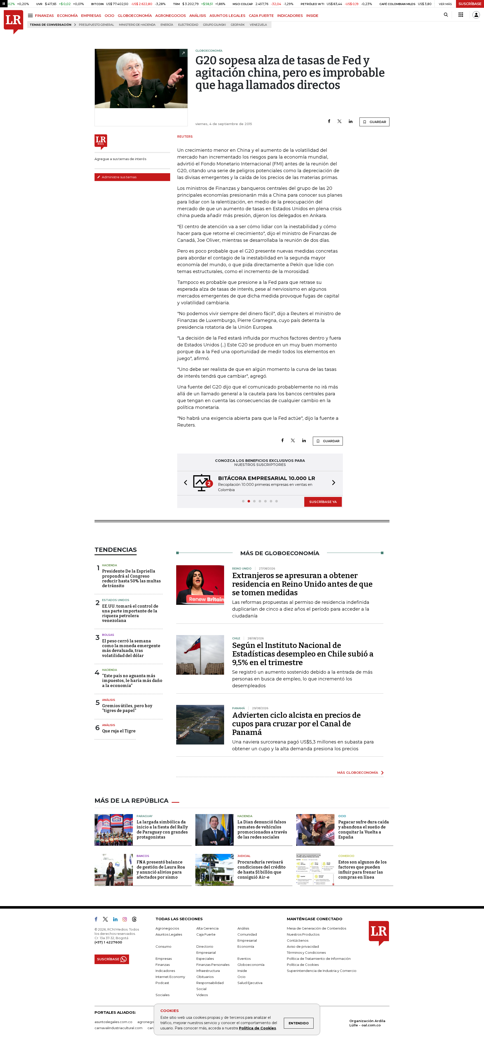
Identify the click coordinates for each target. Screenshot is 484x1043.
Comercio (346, 856)
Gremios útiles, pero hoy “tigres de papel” (127, 708)
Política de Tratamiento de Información (319, 959)
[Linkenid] (117, 920)
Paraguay (145, 816)
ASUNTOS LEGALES (227, 15)
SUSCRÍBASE (470, 4)
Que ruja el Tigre (119, 731)
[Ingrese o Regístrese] (476, 15)
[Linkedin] (350, 121)
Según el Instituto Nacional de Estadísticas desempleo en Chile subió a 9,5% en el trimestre (303, 654)
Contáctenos (297, 940)
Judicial (243, 856)
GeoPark (238, 24)
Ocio (342, 816)
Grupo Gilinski (214, 24)
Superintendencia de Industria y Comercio (321, 971)
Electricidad (188, 24)
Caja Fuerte (206, 934)
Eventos (244, 959)
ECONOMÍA (67, 15)
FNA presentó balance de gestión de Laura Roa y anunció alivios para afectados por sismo (161, 870)
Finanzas (163, 965)
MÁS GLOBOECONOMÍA (357, 772)
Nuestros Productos (303, 934)
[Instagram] (127, 920)
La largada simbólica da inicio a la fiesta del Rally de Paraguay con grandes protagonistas (162, 830)
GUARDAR (377, 122)
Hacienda (109, 565)
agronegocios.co (151, 1022)
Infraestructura (208, 971)
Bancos (143, 856)
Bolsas (108, 635)
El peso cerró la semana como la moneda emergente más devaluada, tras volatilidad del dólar (131, 648)
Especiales (205, 959)
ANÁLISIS (197, 15)
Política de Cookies (257, 1028)
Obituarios (205, 977)
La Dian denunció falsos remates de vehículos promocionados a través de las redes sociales (262, 830)
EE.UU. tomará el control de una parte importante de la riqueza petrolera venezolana (130, 613)
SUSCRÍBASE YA (323, 502)
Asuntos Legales (169, 934)
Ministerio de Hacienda (137, 24)
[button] (184, 483)
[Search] (445, 14)
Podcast (162, 983)
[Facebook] (329, 121)
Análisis (108, 700)
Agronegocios (167, 928)
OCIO (109, 15)
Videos (202, 995)
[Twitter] (339, 121)
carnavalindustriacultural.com (118, 1028)
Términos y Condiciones (306, 952)
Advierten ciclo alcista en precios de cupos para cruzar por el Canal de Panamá (296, 724)
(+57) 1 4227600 (108, 942)
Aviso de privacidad (303, 946)
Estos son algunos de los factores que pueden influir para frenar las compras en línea (362, 870)
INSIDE (312, 15)
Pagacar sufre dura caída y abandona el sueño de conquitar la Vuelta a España (363, 830)
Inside (242, 971)
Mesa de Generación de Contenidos (316, 928)
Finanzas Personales (212, 965)
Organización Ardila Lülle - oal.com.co (367, 1023)
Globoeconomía (250, 965)
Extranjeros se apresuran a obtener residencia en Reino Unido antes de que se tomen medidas (302, 584)
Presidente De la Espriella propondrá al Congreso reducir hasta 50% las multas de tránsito (131, 578)
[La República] (13, 22)
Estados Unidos (115, 600)
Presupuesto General (96, 24)
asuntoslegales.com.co (113, 1022)
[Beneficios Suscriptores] (461, 15)
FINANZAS (44, 15)
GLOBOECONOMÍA (135, 15)
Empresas (164, 959)
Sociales (162, 995)
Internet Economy (170, 977)
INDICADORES (290, 15)
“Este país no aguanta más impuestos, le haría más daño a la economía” (132, 680)
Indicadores (165, 971)
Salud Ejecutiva (249, 983)
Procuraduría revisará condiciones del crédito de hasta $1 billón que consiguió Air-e (261, 870)
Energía (167, 24)
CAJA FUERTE (261, 15)
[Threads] (136, 920)
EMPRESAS (91, 15)
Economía (245, 946)
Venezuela (258, 24)
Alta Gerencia (207, 928)
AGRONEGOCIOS (170, 15)
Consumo (163, 946)
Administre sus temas (118, 177)
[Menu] (31, 15)
